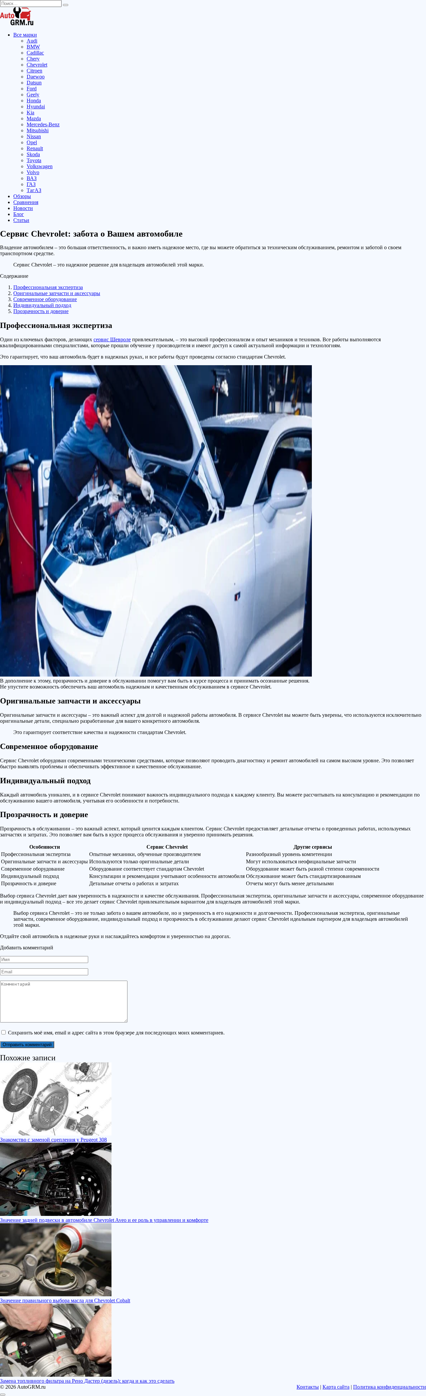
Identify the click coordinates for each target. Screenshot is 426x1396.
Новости (23, 208)
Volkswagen (40, 166)
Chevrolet (37, 64)
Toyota (34, 160)
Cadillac (35, 52)
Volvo (33, 172)
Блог (18, 214)
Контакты (308, 1387)
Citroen (34, 70)
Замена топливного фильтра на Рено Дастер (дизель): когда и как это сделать (87, 1381)
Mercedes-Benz (43, 124)
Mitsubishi (38, 130)
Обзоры (22, 196)
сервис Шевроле (112, 339)
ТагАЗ (34, 190)
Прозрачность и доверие (41, 311)
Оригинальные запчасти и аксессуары (56, 293)
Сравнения (25, 202)
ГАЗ (31, 184)
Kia (30, 112)
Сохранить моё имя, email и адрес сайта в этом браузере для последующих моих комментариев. (116, 1032)
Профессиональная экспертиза (48, 287)
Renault (35, 148)
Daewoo (36, 76)
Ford (32, 88)
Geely (33, 94)
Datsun (34, 82)
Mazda (34, 118)
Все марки (25, 35)
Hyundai (36, 106)
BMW (33, 47)
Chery (33, 58)
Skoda (33, 154)
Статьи (21, 220)
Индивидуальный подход (42, 305)
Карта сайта (335, 1387)
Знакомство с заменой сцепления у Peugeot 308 (53, 1139)
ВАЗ (32, 178)
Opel (32, 142)
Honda (34, 100)
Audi (32, 41)
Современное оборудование (45, 299)
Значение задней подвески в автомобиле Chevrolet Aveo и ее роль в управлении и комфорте (104, 1220)
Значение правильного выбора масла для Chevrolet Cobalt (65, 1300)
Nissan (34, 136)
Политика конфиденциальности (389, 1387)
